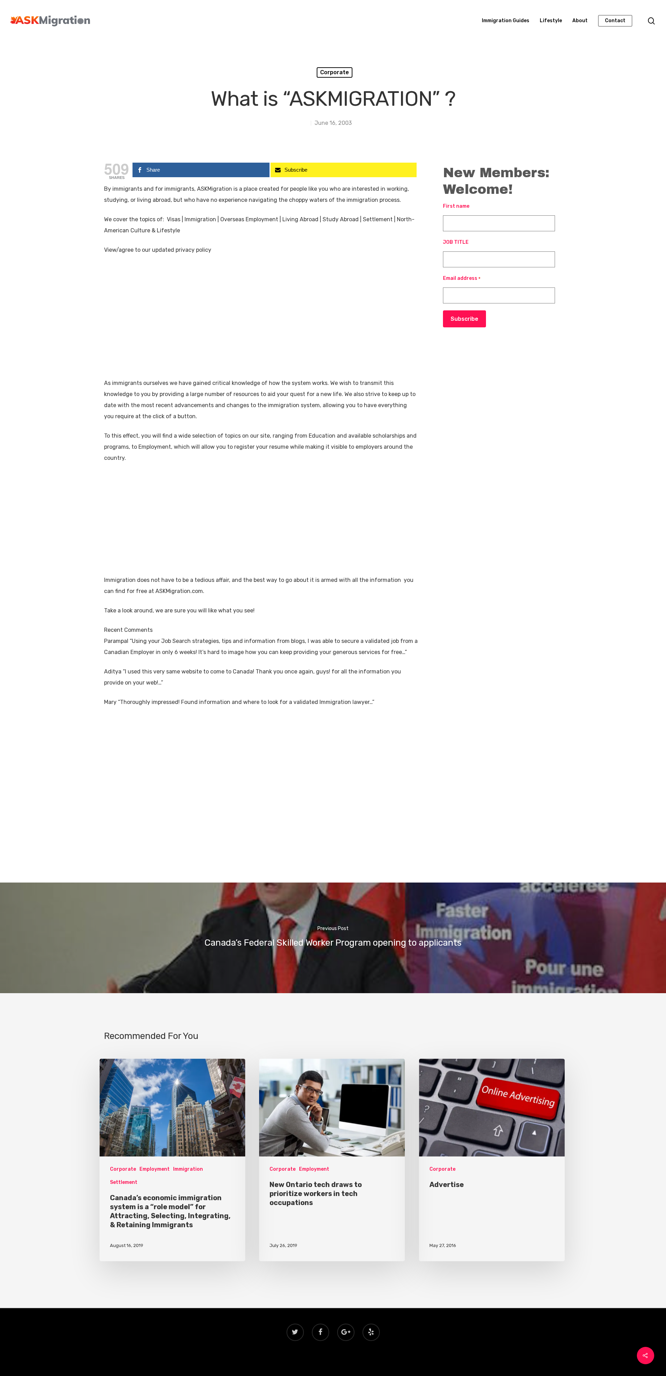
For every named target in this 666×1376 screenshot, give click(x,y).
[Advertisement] (261, 326)
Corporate (334, 72)
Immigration (188, 1169)
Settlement (123, 1182)
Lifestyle (551, 20)
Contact (615, 20)
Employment (154, 1169)
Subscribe (464, 319)
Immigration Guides (505, 20)
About (580, 20)
